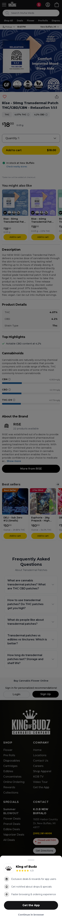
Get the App (31, 905)
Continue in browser (31, 914)
